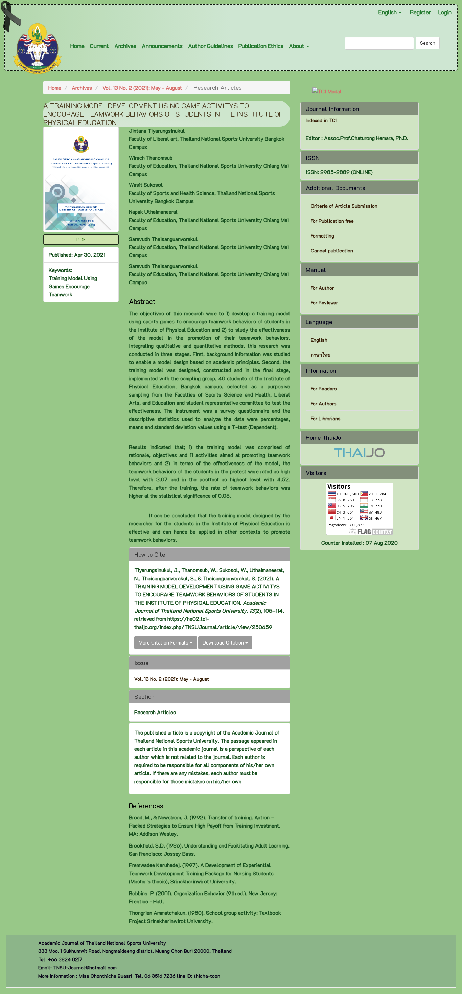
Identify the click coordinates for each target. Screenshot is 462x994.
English (319, 340)
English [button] (388, 12)
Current (99, 45)
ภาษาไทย (320, 355)
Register (420, 12)
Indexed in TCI (321, 120)
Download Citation (224, 642)
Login (445, 12)
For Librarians (326, 418)
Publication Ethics (260, 45)
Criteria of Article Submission (345, 206)
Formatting (322, 235)
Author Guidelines (210, 45)
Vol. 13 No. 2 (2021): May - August (142, 87)
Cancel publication (332, 250)
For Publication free (332, 221)
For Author (322, 288)
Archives (125, 45)
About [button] (297, 45)
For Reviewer (324, 302)
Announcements (162, 45)
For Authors (324, 403)
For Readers (324, 388)
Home (77, 45)
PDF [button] (81, 239)
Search (427, 43)
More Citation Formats (164, 642)
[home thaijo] (359, 452)
